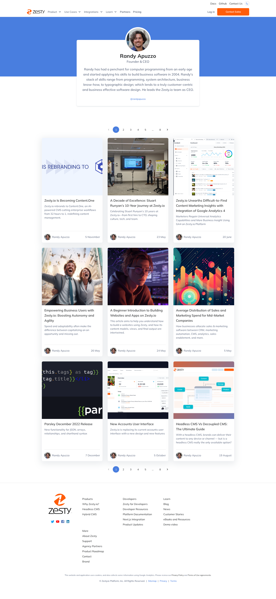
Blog (166, 504)
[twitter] (52, 522)
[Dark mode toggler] (247, 3)
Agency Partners (92, 546)
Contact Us (235, 3)
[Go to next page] (167, 129)
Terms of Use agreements (199, 575)
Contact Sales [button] (233, 11)
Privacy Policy (178, 575)
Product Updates (133, 524)
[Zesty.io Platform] (36, 11)
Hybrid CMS (89, 514)
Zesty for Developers (135, 504)
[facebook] (63, 522)
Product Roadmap (93, 551)
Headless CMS (91, 509)
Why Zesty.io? (90, 504)
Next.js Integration (134, 519)
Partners (125, 11)
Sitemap (152, 581)
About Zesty (89, 536)
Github (223, 3)
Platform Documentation (137, 514)
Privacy (163, 581)
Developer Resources (135, 509)
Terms (173, 581)
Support (87, 541)
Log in (211, 11)
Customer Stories (173, 514)
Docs (213, 3)
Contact (87, 556)
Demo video (170, 524)
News (166, 509)
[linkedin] (68, 522)
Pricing (137, 11)
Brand (86, 561)
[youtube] (58, 522)
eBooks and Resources (176, 519)
